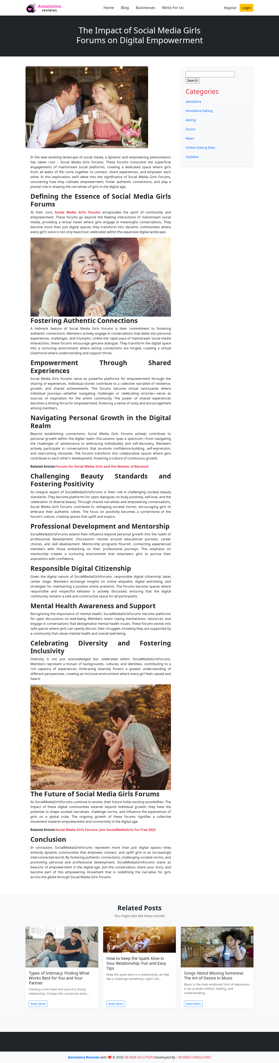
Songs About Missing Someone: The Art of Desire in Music (214, 975)
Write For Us (173, 7)
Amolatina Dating (199, 110)
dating (191, 120)
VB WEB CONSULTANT (194, 1057)
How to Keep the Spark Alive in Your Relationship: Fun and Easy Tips (136, 963)
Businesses (145, 7)
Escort (190, 129)
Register (230, 8)
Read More (38, 1004)
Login (246, 8)
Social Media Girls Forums (77, 212)
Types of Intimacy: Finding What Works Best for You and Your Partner (59, 978)
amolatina (193, 101)
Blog (125, 7)
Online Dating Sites (200, 147)
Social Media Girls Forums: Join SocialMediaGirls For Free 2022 (105, 829)
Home (109, 7)
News (190, 138)
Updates (192, 157)
